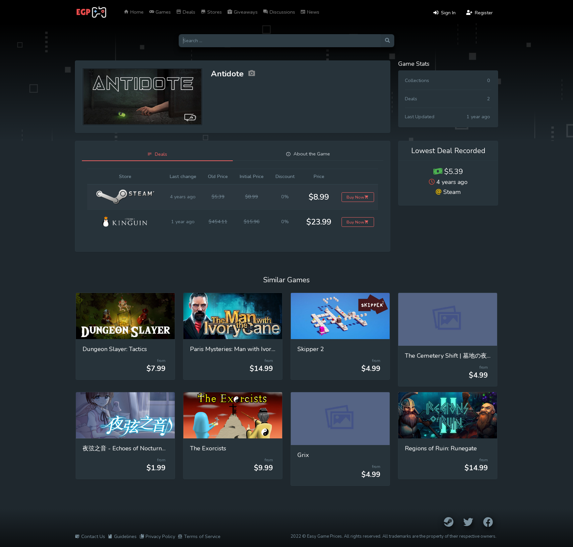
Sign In (448, 12)
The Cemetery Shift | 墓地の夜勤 (449, 356)
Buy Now (355, 197)
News (312, 12)
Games (162, 12)
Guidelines (125, 536)
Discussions (281, 12)
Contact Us (93, 536)
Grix (303, 455)
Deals (188, 12)
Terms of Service (202, 536)
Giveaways (245, 12)
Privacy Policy (160, 536)
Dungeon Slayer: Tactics (115, 349)
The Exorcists (208, 448)
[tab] (157, 154)
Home (136, 12)
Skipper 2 (310, 349)
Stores (214, 12)
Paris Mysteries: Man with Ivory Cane (240, 349)
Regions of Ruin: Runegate (441, 448)
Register (483, 12)
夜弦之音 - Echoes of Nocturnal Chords (135, 448)
